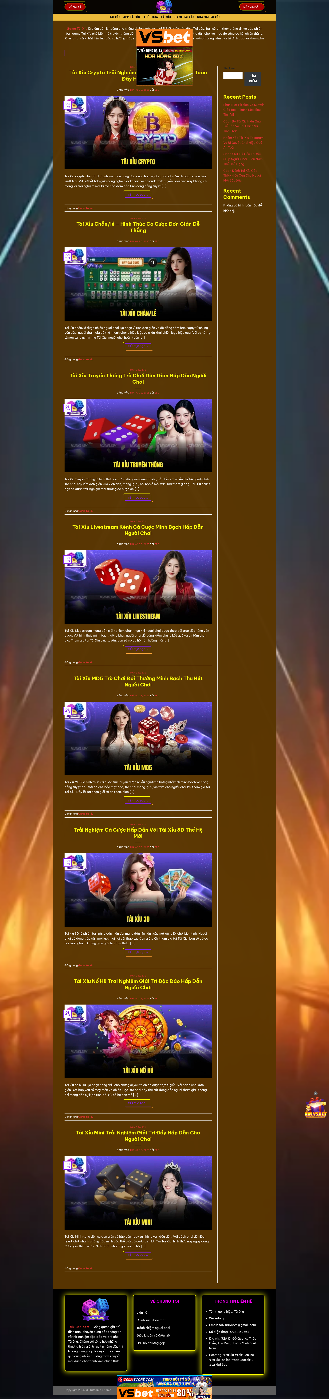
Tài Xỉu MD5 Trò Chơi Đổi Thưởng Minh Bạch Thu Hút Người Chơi (138, 681)
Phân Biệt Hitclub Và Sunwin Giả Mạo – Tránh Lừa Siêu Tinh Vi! (243, 109)
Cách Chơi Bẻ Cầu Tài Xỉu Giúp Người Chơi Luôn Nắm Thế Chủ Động (243, 159)
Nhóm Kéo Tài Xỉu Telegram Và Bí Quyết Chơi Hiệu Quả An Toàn (243, 142)
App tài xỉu (131, 17)
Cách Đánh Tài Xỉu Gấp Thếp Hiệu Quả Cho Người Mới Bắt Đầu (242, 175)
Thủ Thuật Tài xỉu (157, 17)
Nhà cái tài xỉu (208, 17)
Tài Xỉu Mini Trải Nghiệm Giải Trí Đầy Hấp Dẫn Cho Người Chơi (138, 1135)
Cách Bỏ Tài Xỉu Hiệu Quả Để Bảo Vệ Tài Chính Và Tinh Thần (242, 126)
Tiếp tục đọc (138, 194)
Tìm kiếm (229, 68)
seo (157, 90)
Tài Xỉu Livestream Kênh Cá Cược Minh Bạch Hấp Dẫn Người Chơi (138, 530)
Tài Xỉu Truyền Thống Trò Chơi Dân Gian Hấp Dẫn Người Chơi (138, 378)
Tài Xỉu (114, 17)
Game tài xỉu (184, 17)
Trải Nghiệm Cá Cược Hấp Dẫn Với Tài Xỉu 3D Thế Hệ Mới (138, 833)
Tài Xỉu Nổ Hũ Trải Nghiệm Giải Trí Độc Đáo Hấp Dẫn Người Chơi (138, 984)
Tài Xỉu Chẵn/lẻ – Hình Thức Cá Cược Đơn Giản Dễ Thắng (138, 227)
